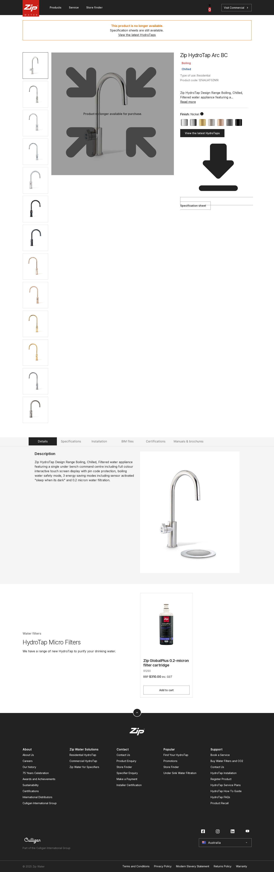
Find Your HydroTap (175, 754)
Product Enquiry (126, 761)
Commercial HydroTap (83, 761)
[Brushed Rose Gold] (220, 122)
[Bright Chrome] (184, 122)
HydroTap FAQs (220, 797)
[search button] (202, 114)
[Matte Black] (238, 122)
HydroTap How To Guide (226, 791)
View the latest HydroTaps (137, 35)
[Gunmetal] (229, 122)
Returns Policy (222, 866)
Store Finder (124, 767)
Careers (28, 761)
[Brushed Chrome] (193, 122)
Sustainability (31, 785)
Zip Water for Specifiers (84, 767)
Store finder (94, 7)
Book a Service (220, 754)
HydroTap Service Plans (226, 785)
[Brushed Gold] (202, 122)
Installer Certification (129, 785)
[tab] (35, 65)
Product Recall (220, 803)
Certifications (31, 791)
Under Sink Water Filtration (179, 773)
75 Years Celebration (36, 773)
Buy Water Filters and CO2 (227, 761)
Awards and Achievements (39, 779)
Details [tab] (43, 441)
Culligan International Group (40, 803)
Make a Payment (127, 779)
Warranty (241, 866)
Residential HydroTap (82, 754)
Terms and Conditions (136, 866)
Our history (29, 767)
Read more (188, 102)
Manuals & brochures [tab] (188, 441)
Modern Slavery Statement (192, 866)
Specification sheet (193, 205)
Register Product (221, 779)
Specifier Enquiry (127, 773)
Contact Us (123, 754)
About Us (28, 754)
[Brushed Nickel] (211, 122)
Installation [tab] (99, 441)
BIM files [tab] (127, 441)
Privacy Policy (163, 866)
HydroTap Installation (224, 773)
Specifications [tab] (71, 441)
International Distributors (37, 797)
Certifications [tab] (155, 441)
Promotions (170, 761)
